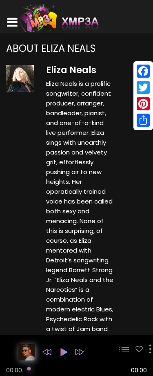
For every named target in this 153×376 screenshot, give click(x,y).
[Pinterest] (143, 104)
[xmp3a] (58, 18)
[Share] (143, 120)
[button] (46, 352)
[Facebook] (143, 71)
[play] (139, 349)
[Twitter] (143, 87)
